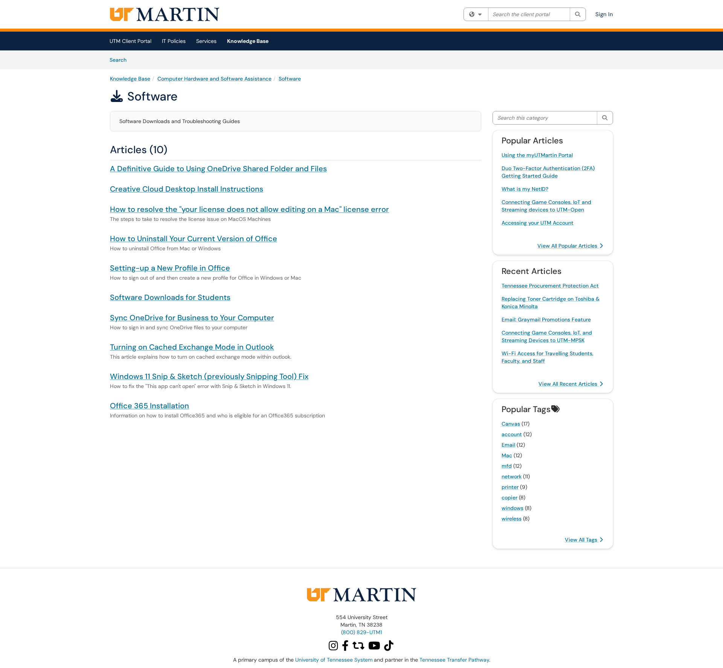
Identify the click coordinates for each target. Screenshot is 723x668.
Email (508, 444)
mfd (507, 466)
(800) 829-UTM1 (361, 632)
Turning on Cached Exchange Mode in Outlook (192, 347)
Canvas (511, 423)
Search (121, 59)
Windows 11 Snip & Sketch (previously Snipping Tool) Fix (209, 376)
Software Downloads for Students (170, 297)
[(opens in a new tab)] (164, 14)
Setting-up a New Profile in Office (170, 268)
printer (510, 487)
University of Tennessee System (333, 659)
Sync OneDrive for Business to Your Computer (192, 318)
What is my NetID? (525, 189)
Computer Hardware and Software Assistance (214, 78)
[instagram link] (334, 647)
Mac (507, 455)
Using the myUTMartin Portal (537, 155)
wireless (512, 518)
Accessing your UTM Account (538, 222)
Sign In (604, 14)
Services (206, 41)
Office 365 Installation (149, 406)
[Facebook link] (346, 647)
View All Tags (582, 539)
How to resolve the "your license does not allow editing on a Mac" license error (249, 209)
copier (509, 497)
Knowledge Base (247, 41)
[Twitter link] (360, 647)
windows (512, 508)
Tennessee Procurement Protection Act (550, 285)
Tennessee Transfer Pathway (454, 659)
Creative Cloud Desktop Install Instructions (186, 189)
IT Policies (174, 41)
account (512, 434)
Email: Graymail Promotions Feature (546, 319)
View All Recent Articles (568, 383)
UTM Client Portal (130, 41)
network (512, 476)
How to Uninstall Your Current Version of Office (193, 238)
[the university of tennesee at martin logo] (361, 594)
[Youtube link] (375, 647)
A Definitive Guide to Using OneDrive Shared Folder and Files (218, 168)
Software (290, 78)
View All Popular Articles (568, 245)
